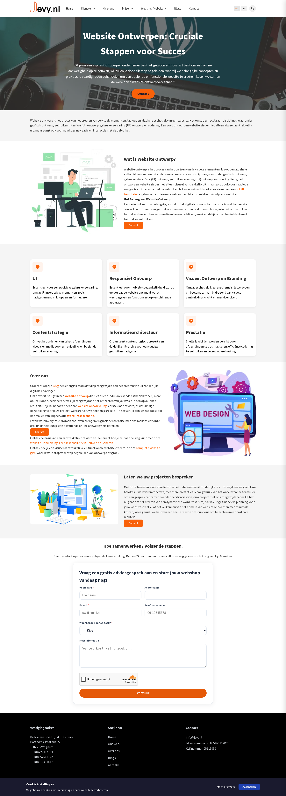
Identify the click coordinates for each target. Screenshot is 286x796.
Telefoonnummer (155, 605)
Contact (194, 8)
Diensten (86, 8)
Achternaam (152, 587)
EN (244, 8)
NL (236, 8)
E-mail (84, 605)
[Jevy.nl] (45, 12)
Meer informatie (89, 640)
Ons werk (114, 744)
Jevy (55, 386)
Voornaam (86, 587)
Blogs (177, 8)
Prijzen (126, 8)
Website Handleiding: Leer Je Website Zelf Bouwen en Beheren (71, 443)
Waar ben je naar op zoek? (95, 623)
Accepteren (249, 786)
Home (69, 8)
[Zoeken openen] (252, 8)
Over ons (108, 8)
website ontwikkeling (92, 406)
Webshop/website (152, 8)
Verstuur (143, 693)
